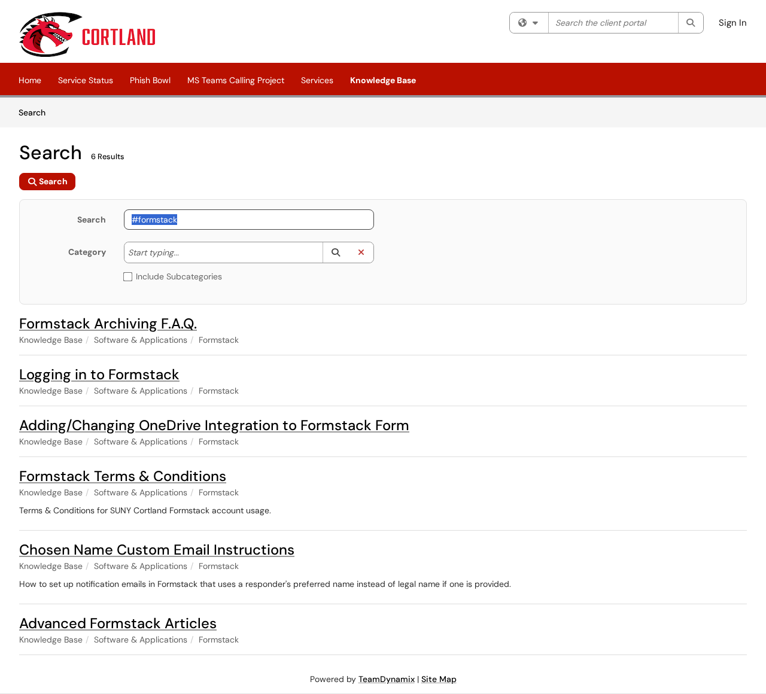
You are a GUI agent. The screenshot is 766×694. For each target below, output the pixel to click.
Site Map (439, 679)
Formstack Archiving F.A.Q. (108, 323)
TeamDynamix (386, 679)
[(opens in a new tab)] (87, 34)
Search (36, 112)
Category (87, 251)
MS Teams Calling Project (235, 80)
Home (30, 80)
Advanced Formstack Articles (118, 623)
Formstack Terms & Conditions (122, 476)
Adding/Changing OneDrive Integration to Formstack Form (214, 425)
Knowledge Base (383, 80)
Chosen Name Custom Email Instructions (156, 549)
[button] (335, 252)
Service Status (85, 80)
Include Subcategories (179, 276)
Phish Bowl (150, 80)
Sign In (733, 23)
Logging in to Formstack (99, 374)
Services (317, 80)
